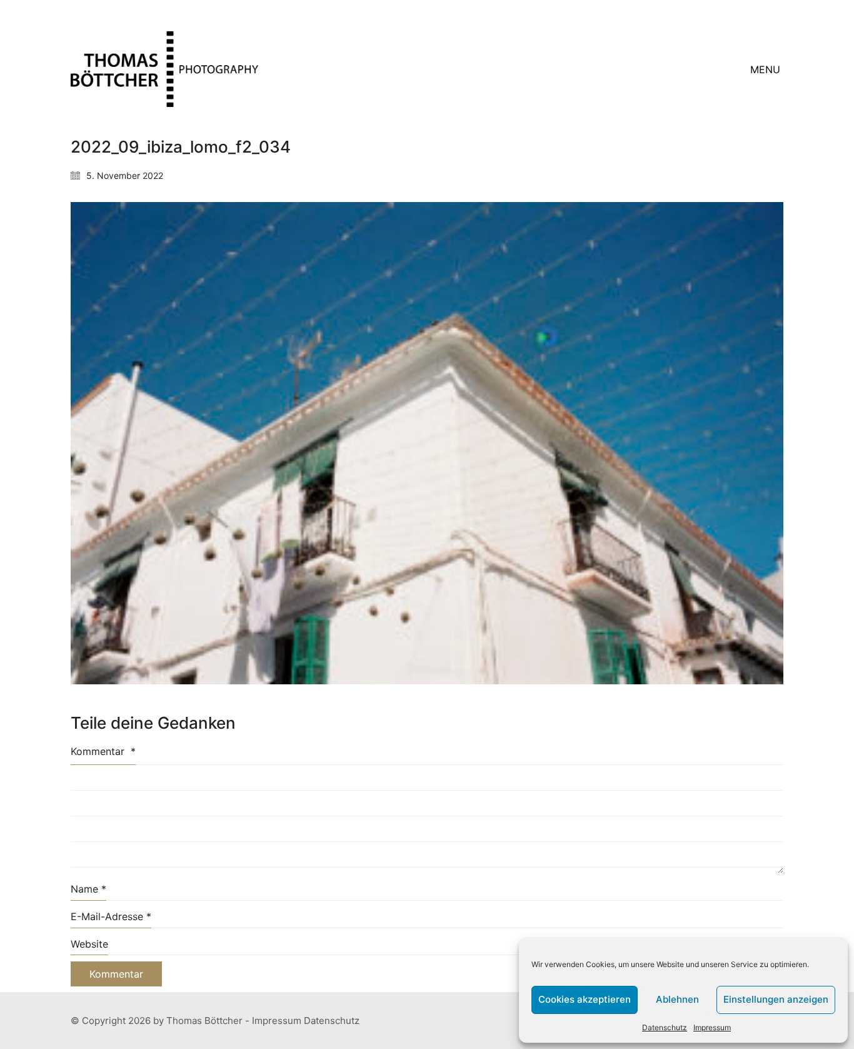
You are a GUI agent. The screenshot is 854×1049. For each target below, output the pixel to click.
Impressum (712, 1027)
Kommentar (103, 751)
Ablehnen (677, 999)
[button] (766, 69)
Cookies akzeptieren (584, 999)
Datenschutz (664, 1027)
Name (88, 889)
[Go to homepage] (164, 69)
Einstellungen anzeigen (775, 999)
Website (89, 944)
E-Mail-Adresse (111, 916)
